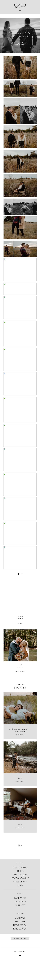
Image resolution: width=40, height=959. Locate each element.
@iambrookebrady (20, 938)
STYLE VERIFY (20, 881)
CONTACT (20, 918)
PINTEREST (20, 905)
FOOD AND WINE (20, 878)
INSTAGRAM (20, 901)
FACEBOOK (20, 898)
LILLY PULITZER (20, 874)
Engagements (20, 36)
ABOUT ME (20, 921)
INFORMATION (20, 925)
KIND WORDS (20, 928)
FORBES (20, 871)
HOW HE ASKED (20, 867)
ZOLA (20, 885)
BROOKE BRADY (20, 6)
